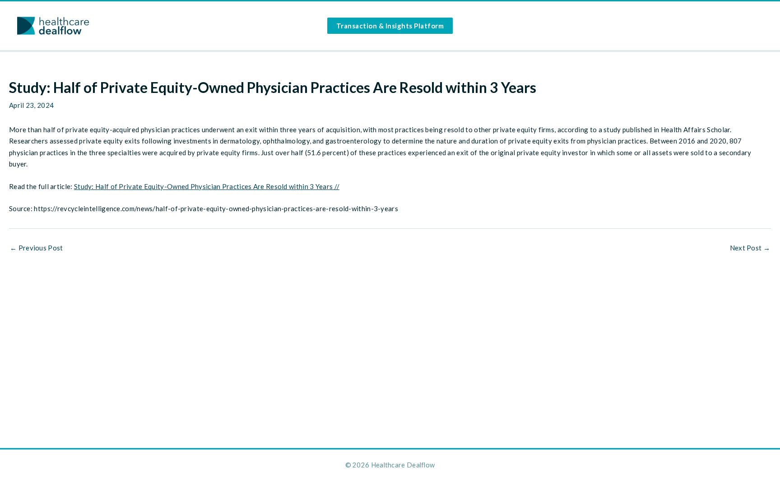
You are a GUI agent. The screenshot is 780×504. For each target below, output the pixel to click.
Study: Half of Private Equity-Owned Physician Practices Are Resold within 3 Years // (206, 186)
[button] (390, 26)
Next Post (750, 248)
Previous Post (36, 248)
